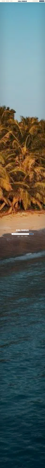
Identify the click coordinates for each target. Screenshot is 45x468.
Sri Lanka (26, 236)
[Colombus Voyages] (22, 1)
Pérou (22, 236)
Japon (18, 236)
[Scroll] (22, 465)
